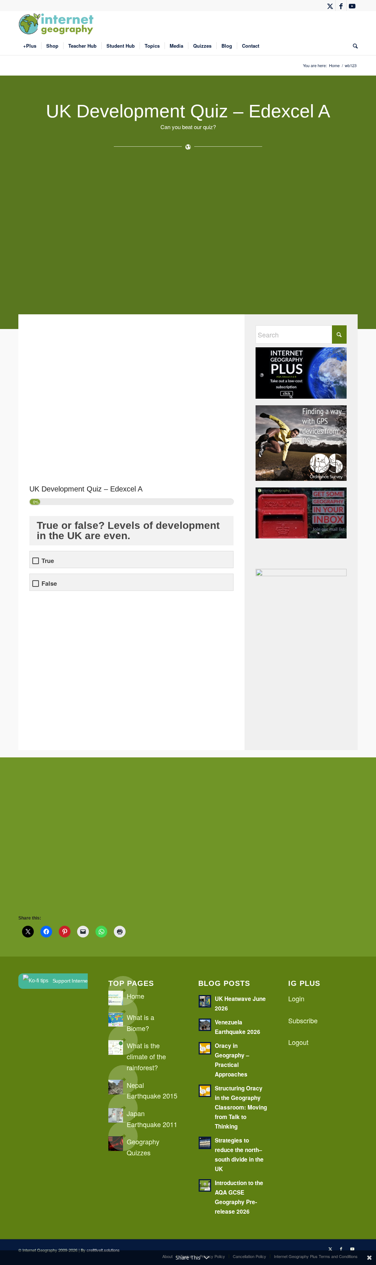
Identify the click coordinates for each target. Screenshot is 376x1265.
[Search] (353, 46)
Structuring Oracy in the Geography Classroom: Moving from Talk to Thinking (241, 1107)
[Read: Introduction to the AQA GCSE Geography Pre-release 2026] (205, 1185)
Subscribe (303, 1020)
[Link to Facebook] (341, 5)
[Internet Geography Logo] (57, 24)
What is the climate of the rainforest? (146, 1056)
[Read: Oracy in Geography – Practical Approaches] (205, 1048)
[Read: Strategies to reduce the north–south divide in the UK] (205, 1142)
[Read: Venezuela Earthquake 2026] (205, 1024)
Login (296, 998)
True (47, 560)
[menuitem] (29, 46)
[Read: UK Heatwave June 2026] (205, 1001)
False (49, 583)
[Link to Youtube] (352, 5)
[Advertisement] (188, 235)
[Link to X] (330, 5)
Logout (298, 1042)
